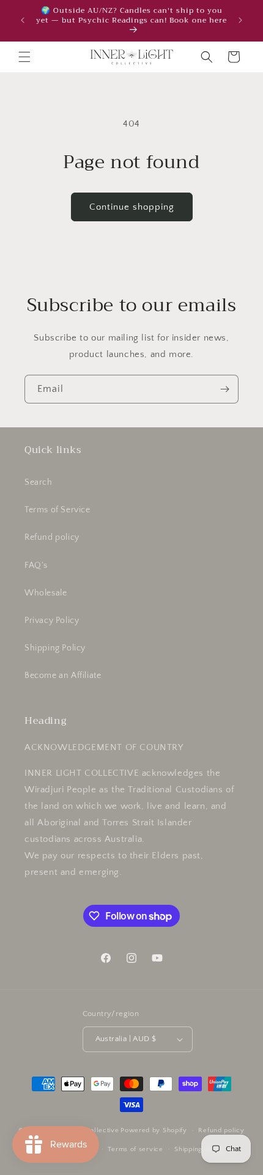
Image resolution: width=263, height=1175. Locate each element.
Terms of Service (57, 510)
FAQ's (36, 565)
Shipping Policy (55, 648)
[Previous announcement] (22, 20)
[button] (24, 56)
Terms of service (135, 1149)
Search (38, 482)
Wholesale (45, 593)
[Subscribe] (224, 389)
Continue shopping (131, 207)
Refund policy (52, 537)
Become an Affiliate (62, 675)
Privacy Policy (51, 620)
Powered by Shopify (153, 1130)
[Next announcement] (240, 20)
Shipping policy (199, 1149)
